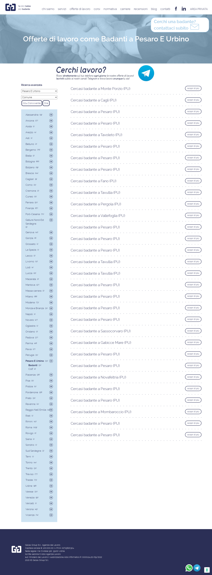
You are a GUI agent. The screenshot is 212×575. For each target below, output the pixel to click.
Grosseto (30, 244)
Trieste (29, 479)
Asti (28, 138)
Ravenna (30, 404)
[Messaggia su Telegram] (196, 568)
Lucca (29, 273)
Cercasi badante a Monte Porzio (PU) (100, 89)
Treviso (29, 474)
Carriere (125, 9)
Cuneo (29, 196)
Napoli (29, 314)
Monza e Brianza (35, 308)
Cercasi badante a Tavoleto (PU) (96, 135)
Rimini (29, 421)
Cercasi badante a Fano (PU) (93, 181)
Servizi (62, 9)
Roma (29, 427)
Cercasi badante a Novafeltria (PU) (98, 377)
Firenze (30, 208)
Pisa (28, 380)
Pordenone (32, 392)
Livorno (30, 261)
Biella (29, 155)
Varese (29, 491)
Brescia (30, 173)
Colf (30, 369)
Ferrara (29, 202)
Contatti (165, 9)
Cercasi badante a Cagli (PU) (93, 100)
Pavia (29, 349)
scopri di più (193, 88)
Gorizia (29, 238)
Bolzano (30, 167)
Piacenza (31, 374)
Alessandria (32, 114)
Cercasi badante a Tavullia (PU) (95, 192)
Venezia (30, 497)
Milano (29, 296)
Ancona (30, 120)
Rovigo (29, 433)
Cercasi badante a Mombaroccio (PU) (101, 412)
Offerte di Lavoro (80, 9)
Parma (29, 343)
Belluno (30, 144)
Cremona (31, 190)
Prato (28, 398)
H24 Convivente (32, 103)
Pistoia (29, 386)
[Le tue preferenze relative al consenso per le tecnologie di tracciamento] (207, 570)
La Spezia (31, 249)
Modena (30, 302)
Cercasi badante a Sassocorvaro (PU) (101, 331)
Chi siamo (48, 9)
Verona (30, 509)
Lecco (29, 255)
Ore (46, 103)
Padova (30, 337)
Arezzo (29, 132)
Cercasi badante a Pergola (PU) (96, 204)
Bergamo (31, 149)
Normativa (110, 9)
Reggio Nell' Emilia (36, 409)
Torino (29, 462)
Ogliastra (30, 325)
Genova (30, 232)
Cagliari (30, 179)
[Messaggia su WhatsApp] (189, 568)
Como (29, 184)
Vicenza (30, 515)
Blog (154, 9)
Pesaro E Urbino (35, 360)
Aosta (29, 126)
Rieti (28, 415)
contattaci (175, 25)
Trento (29, 468)
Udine (29, 485)
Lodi (28, 267)
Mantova (30, 284)
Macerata (31, 279)
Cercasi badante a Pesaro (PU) (95, 112)
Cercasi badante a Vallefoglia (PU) (98, 216)
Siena (29, 439)
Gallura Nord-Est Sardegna (35, 221)
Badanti (32, 365)
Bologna (30, 161)
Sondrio (30, 444)
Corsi (97, 9)
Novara (30, 319)
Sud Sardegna (33, 450)
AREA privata (199, 9)
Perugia (30, 355)
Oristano (30, 331)
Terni (28, 456)
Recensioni (141, 9)
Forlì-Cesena (33, 214)
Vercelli (30, 503)
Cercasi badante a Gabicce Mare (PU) (101, 343)
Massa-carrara (33, 290)
